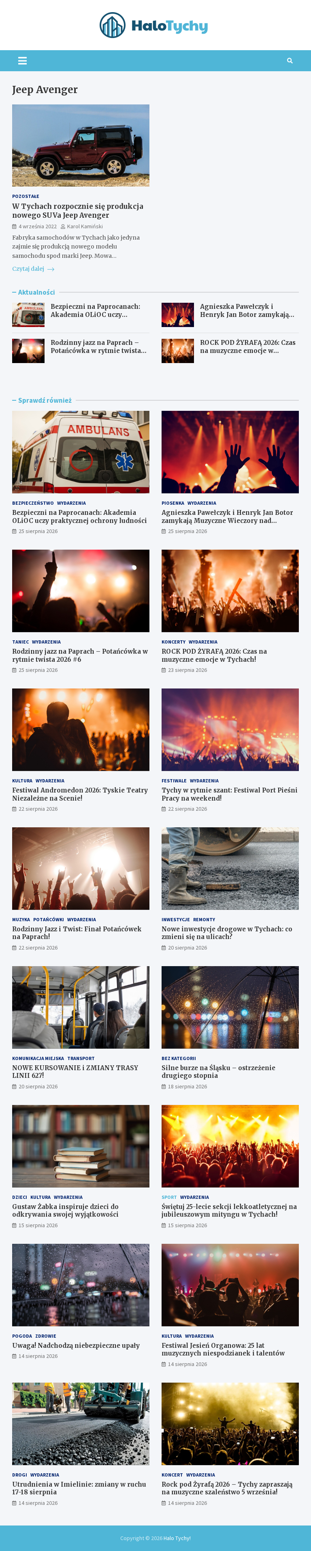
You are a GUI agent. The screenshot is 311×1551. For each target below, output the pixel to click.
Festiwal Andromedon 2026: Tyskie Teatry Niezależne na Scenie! (80, 794)
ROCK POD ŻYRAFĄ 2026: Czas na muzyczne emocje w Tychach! (248, 350)
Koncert (172, 1475)
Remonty (204, 919)
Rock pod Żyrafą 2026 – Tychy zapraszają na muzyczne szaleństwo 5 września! (227, 1488)
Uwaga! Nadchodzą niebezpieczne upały (76, 1345)
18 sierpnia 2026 (187, 1086)
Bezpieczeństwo (33, 503)
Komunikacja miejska (38, 1058)
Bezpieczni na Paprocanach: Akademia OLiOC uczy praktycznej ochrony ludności (99, 314)
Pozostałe (25, 196)
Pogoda (22, 1336)
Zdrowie (45, 1336)
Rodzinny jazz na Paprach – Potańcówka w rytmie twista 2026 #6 (96, 350)
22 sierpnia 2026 (38, 808)
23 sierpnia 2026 (187, 670)
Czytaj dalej (28, 268)
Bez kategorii (179, 1058)
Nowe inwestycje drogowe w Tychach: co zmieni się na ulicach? (227, 933)
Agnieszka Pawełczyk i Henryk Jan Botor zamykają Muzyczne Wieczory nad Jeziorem (244, 318)
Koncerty (173, 642)
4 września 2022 (38, 226)
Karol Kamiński (85, 226)
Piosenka (173, 503)
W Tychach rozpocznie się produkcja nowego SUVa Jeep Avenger (77, 211)
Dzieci (19, 1197)
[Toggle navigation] (22, 60)
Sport (169, 1197)
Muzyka (21, 919)
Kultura (22, 781)
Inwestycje (176, 919)
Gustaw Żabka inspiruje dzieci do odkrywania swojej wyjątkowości (65, 1211)
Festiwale (174, 781)
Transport (81, 1058)
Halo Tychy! (177, 1538)
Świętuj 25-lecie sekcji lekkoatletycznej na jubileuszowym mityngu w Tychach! (229, 1211)
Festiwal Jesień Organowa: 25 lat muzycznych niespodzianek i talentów (223, 1350)
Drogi (19, 1475)
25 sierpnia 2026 (38, 531)
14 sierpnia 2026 (38, 1356)
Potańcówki (48, 919)
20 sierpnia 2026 (187, 947)
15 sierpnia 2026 (38, 1225)
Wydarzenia (71, 503)
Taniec (20, 642)
